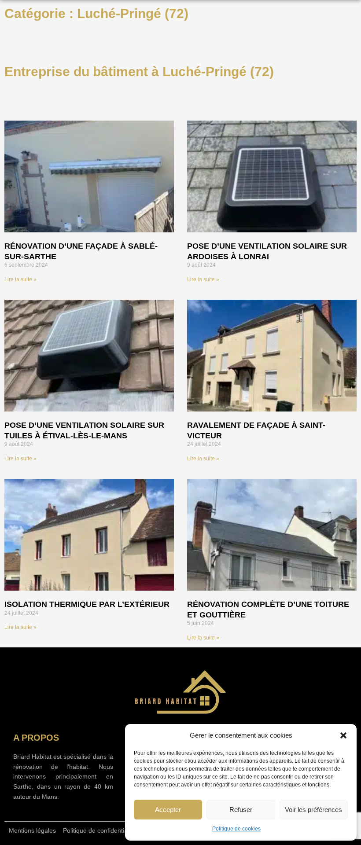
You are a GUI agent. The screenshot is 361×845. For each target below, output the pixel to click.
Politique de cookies (236, 829)
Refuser (240, 809)
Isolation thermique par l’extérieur (86, 604)
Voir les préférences (313, 809)
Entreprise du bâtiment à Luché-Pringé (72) (139, 71)
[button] (343, 735)
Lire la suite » (20, 279)
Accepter (168, 809)
